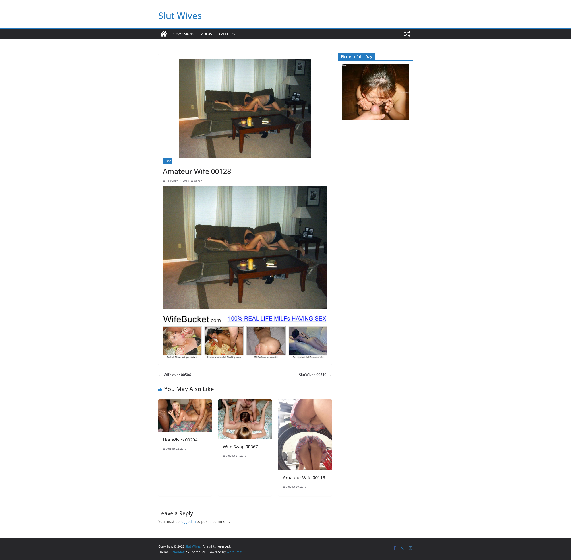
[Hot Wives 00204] (185, 402)
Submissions (183, 34)
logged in (188, 521)
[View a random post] (407, 34)
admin (198, 181)
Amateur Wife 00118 (304, 478)
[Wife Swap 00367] (245, 402)
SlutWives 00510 (312, 374)
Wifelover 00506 (177, 374)
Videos (206, 34)
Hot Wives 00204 (180, 440)
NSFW (168, 161)
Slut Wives (180, 15)
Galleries (227, 34)
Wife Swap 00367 (240, 447)
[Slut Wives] (163, 34)
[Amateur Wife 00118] (305, 402)
